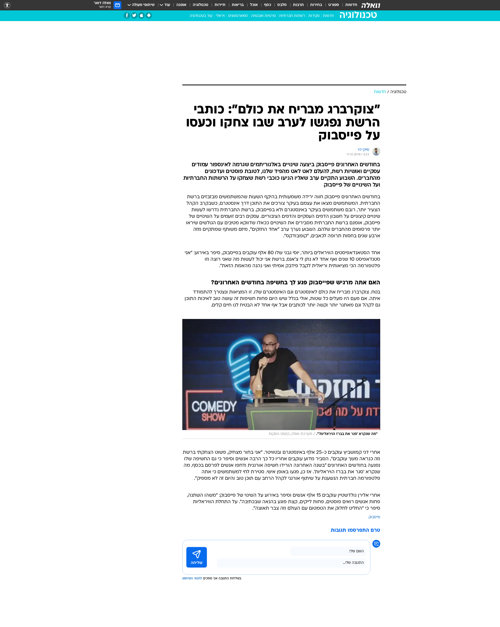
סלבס (282, 5)
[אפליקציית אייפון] (141, 15)
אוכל (254, 5)
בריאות (238, 5)
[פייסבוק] (127, 15)
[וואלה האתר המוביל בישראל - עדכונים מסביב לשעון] (370, 5)
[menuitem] (348, 5)
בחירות (316, 5)
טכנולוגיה (200, 5)
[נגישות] (7, 5)
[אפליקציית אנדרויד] (149, 15)
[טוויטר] (134, 15)
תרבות (298, 5)
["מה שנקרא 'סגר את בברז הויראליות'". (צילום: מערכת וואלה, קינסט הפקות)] (281, 379)
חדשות (351, 5)
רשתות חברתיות (292, 16)
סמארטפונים (238, 16)
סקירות (314, 16)
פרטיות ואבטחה (263, 16)
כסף (267, 5)
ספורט (333, 5)
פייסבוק (374, 517)
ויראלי (220, 16)
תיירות (220, 5)
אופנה (181, 5)
